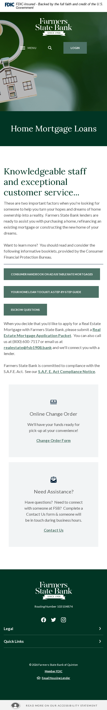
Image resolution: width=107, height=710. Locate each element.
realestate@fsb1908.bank (28, 347)
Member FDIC (53, 671)
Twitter (53, 619)
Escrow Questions (25, 309)
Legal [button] (8, 628)
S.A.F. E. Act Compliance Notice (66, 371)
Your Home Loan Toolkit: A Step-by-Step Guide (55, 292)
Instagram (63, 619)
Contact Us (53, 530)
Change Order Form (53, 440)
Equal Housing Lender (56, 678)
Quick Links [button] (14, 641)
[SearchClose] (50, 48)
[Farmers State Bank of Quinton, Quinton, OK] (53, 27)
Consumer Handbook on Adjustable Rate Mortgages (55, 274)
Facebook (43, 619)
